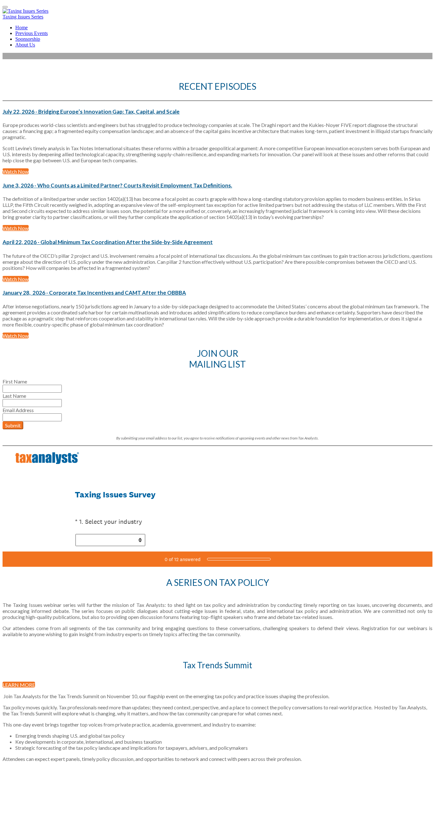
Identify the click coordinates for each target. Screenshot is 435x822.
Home (21, 27)
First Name (15, 381)
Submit (13, 425)
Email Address (18, 410)
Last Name (14, 396)
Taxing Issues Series (23, 16)
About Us (25, 44)
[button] (217, 111)
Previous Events (31, 33)
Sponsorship (27, 39)
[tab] (217, 111)
